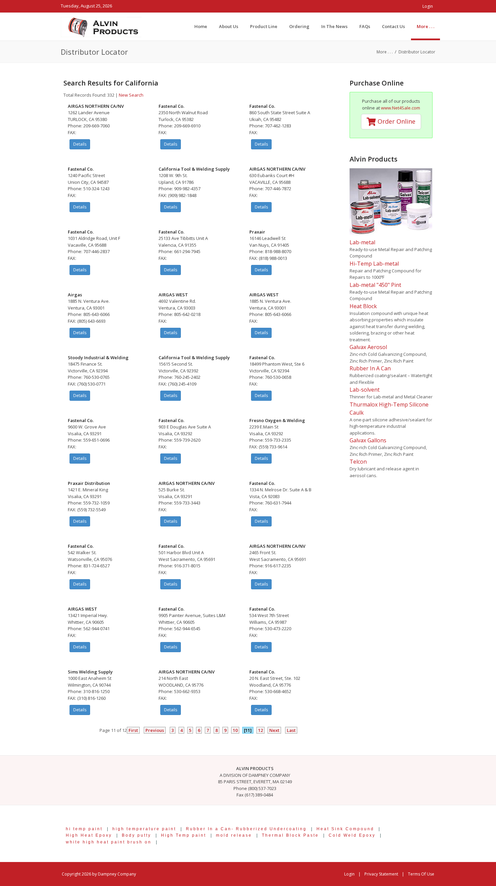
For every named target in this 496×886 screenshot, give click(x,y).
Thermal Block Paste (290, 835)
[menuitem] (425, 26)
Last (291, 730)
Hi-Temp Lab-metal (374, 263)
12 (260, 730)
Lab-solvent (365, 389)
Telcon (358, 461)
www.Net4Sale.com (400, 108)
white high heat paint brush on (108, 842)
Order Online (395, 121)
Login (427, 6)
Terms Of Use (421, 874)
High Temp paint (183, 835)
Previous (154, 730)
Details (79, 144)
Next (274, 730)
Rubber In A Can (370, 368)
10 (235, 730)
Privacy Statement (381, 874)
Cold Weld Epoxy (352, 835)
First (133, 730)
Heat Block (363, 306)
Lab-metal (362, 242)
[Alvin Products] (101, 26)
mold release (234, 835)
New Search (131, 95)
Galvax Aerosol (368, 347)
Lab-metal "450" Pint (375, 285)
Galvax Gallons (368, 440)
